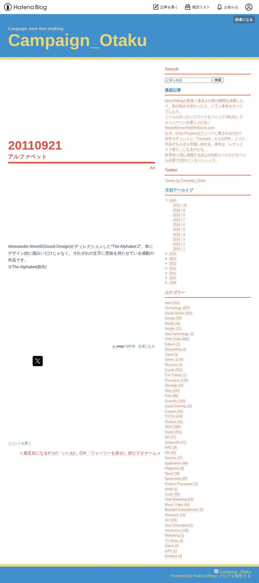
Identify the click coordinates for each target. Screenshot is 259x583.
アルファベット (27, 157)
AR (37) (170, 437)
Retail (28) (172, 473)
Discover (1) (174, 365)
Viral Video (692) (177, 339)
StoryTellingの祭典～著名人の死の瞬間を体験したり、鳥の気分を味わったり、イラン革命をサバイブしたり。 (204, 106)
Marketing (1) (174, 535)
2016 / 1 (179, 249)
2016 (172, 200)
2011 (172, 273)
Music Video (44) (177, 504)
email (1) (171, 489)
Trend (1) (171, 354)
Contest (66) (174, 411)
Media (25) (172, 323)
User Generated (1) (179, 525)
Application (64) (176, 463)
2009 (172, 283)
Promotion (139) (176, 380)
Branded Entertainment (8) (184, 510)
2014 (172, 259)
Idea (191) (172, 303)
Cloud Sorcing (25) (178, 406)
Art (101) (171, 520)
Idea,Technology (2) (179, 334)
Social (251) (173, 370)
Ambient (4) (173, 556)
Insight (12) (173, 328)
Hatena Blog (204, 576)
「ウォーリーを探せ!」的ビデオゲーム (123, 453)
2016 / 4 (179, 234)
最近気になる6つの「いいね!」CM (53, 453)
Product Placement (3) (181, 484)
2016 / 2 (179, 244)
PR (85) (170, 453)
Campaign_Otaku (77, 40)
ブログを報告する (235, 576)
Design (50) (173, 318)
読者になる (244, 19)
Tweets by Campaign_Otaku (185, 180)
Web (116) (172, 391)
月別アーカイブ (179, 190)
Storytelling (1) (175, 349)
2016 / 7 (179, 220)
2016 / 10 (180, 205)
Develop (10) (174, 385)
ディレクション (89, 246)
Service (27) (174, 458)
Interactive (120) (177, 530)
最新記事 (173, 90)
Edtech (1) (172, 344)
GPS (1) (171, 551)
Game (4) (172, 546)
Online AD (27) (175, 442)
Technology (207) (177, 308)
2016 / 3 (179, 239)
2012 (172, 268)
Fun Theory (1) (175, 375)
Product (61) (174, 422)
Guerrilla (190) (175, 401)
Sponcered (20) (176, 478)
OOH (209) (173, 427)
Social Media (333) (178, 313)
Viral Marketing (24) (179, 499)
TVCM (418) (174, 416)
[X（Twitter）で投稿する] (38, 361)
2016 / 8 (179, 215)
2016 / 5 (179, 229)
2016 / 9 (179, 210)
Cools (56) (172, 494)
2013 (172, 263)
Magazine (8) (174, 468)
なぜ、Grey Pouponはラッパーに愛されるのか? (203, 133)
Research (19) (175, 515)
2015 (172, 254)
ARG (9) (171, 447)
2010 (172, 278)
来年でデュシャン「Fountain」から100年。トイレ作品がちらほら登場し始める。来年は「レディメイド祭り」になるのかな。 (205, 143)
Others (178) (174, 359)
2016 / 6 (179, 225)
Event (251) (173, 432)
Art (152, 168)
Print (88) (171, 396)
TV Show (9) (174, 541)
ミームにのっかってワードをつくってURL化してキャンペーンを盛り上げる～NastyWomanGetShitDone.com (204, 122)
